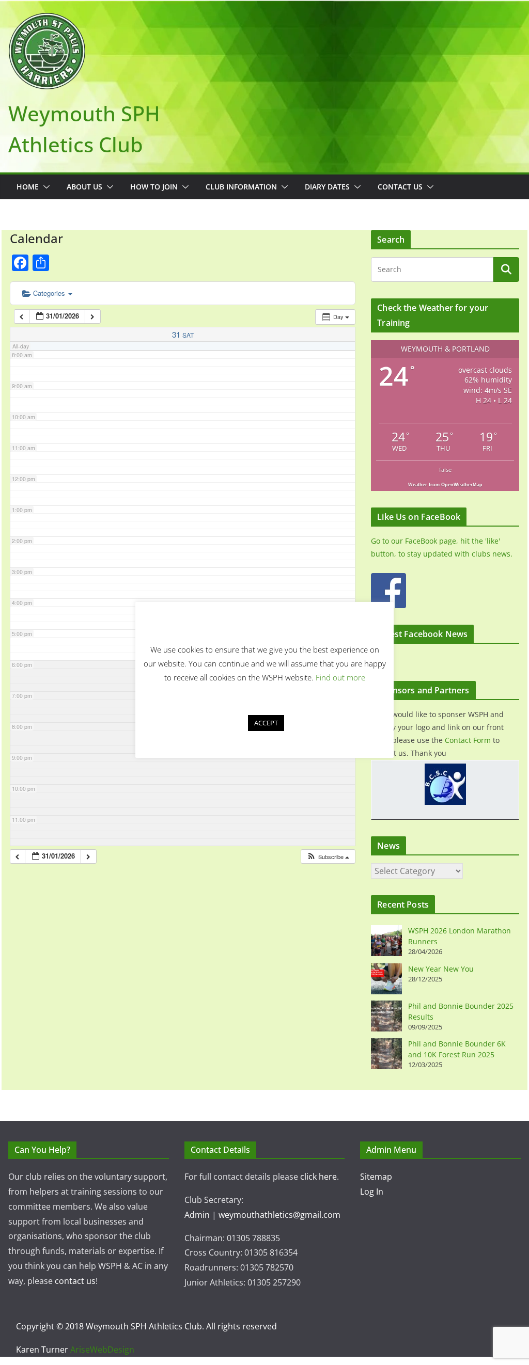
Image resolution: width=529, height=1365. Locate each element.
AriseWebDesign (102, 1349)
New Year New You (441, 969)
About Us (84, 187)
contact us (75, 1281)
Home (28, 187)
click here (318, 1176)
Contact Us (400, 187)
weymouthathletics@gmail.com (279, 1214)
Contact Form (468, 740)
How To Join (154, 187)
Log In (371, 1191)
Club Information (241, 187)
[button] (44, 187)
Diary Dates (327, 187)
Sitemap (376, 1176)
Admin (197, 1214)
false (445, 469)
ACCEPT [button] (266, 722)
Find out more (340, 677)
